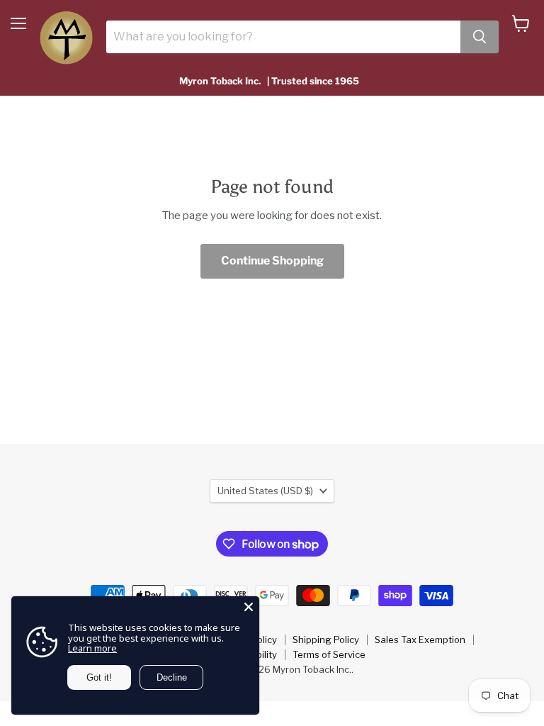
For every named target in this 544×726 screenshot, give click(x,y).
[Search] (479, 37)
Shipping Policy (326, 639)
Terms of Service (329, 654)
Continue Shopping (272, 260)
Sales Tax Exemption (420, 639)
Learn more (92, 648)
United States (265, 490)
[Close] (249, 607)
